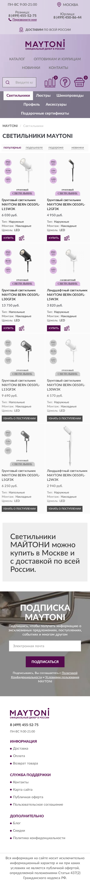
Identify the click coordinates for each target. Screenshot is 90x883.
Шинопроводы (70, 95)
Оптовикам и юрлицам (57, 59)
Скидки (19, 830)
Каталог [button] (17, 59)
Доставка (20, 749)
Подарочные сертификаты (45, 113)
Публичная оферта (28, 797)
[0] (79, 82)
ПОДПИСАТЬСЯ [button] (45, 662)
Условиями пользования (62, 677)
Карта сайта (22, 790)
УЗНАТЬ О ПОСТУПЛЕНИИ (19, 418)
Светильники (18, 95)
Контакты (58, 68)
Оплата (19, 756)
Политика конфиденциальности (39, 838)
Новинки (31, 68)
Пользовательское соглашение (38, 804)
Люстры (43, 95)
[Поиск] (7, 82)
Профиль (32, 104)
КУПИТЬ (9, 238)
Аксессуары (56, 104)
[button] (22, 19)
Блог (17, 823)
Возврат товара (25, 763)
